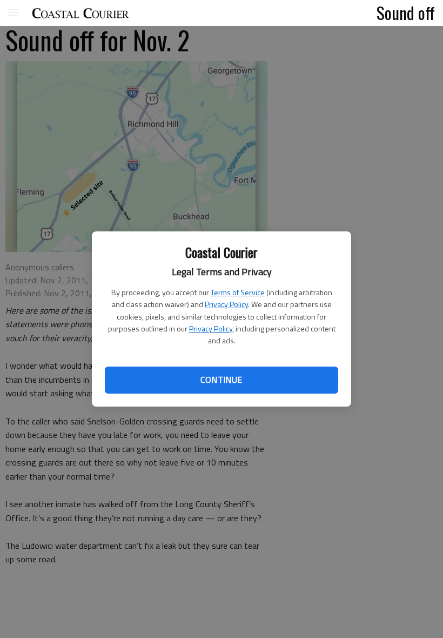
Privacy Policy (226, 304)
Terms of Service (238, 292)
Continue (221, 379)
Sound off (406, 12)
